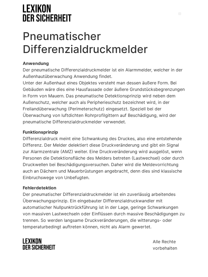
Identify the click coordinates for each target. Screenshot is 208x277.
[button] (179, 13)
